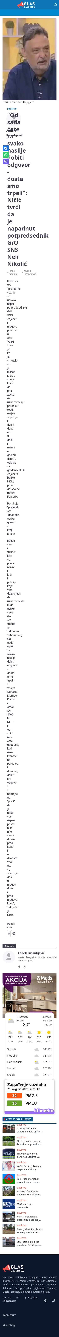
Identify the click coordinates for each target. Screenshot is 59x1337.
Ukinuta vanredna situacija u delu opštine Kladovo (29, 1130)
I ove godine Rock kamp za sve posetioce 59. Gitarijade (29, 1231)
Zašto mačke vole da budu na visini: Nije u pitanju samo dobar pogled (28, 1193)
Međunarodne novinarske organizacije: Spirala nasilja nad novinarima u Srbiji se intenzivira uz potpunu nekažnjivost (29, 1206)
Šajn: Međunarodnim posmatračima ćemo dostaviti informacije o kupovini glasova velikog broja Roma (28, 1180)
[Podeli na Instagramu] (13, 933)
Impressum (9, 1315)
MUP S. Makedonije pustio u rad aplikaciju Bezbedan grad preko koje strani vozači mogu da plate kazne (29, 1218)
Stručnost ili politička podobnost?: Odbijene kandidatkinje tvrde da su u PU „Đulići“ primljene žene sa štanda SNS (29, 1243)
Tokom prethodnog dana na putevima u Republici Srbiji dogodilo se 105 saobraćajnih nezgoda (28, 1155)
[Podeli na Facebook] (9, 933)
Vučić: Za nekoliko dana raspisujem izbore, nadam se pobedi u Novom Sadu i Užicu (29, 1168)
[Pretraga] (55, 4)
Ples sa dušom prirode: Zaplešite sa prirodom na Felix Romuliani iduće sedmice (29, 1143)
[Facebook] (19, 967)
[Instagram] (24, 967)
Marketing (9, 1325)
